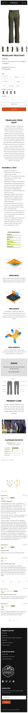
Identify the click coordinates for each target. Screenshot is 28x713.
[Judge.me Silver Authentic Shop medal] (10, 483)
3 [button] (14, 620)
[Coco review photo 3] (20, 581)
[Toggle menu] (3, 2)
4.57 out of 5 (18, 443)
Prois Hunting (7, 69)
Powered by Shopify (15, 709)
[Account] (21, 2)
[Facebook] (3, 681)
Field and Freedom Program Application (12, 638)
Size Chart (4, 633)
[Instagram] (6, 681)
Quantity (4, 96)
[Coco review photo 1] (4, 581)
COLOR (7, 89)
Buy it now (14, 109)
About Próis (5, 654)
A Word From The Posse (8, 656)
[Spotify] (13, 681)
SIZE (3, 74)
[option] (14, 25)
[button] (5, 67)
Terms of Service (6, 645)
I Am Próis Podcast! (7, 659)
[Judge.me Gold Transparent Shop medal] (17, 483)
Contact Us (4, 635)
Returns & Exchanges (7, 642)
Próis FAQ (4, 640)
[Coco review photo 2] (12, 581)
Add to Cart (14, 104)
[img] (4, 495)
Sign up (6, 702)
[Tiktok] (10, 681)
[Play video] (14, 426)
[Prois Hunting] (14, 2)
